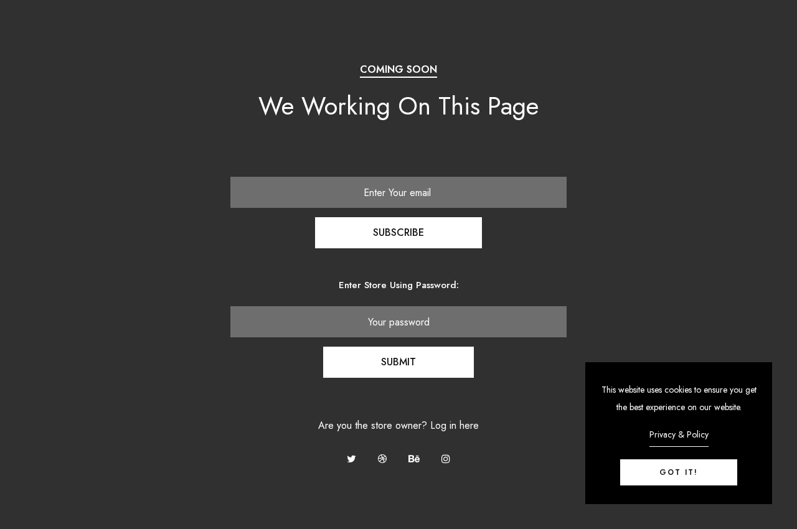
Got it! (678, 472)
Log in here (454, 425)
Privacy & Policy (679, 434)
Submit (398, 362)
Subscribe (398, 232)
